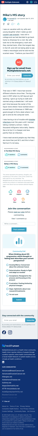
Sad (26, 192)
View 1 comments (18, 219)
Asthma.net (6, 383)
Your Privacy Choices (27, 409)
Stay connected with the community (18, 315)
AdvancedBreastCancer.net (13, 371)
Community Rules (20, 411)
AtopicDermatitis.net (10, 386)
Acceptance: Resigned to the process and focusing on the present (20, 278)
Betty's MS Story (11, 164)
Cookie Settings (7, 411)
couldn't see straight (11, 35)
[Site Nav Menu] (35, 2)
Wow (13, 200)
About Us (5, 406)
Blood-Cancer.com (9, 398)
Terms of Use (17, 326)
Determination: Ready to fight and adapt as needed (20, 271)
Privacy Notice (18, 81)
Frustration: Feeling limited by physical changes (20, 284)
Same (22, 200)
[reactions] (18, 24)
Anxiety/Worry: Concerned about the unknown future (19, 266)
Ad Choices (31, 411)
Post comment (19, 229)
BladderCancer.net (9, 395)
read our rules (19, 212)
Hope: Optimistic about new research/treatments (19, 290)
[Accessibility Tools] (27, 2)
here (4, 186)
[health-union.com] (10, 346)
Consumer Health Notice (10, 409)
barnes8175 (12, 18)
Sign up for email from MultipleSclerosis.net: (19, 69)
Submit (19, 300)
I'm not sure (13, 294)
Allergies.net (7, 377)
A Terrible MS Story (12, 151)
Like (9, 192)
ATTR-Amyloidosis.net (11, 389)
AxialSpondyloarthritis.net (12, 392)
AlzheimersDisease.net (11, 380)
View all (6, 401)
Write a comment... (11, 224)
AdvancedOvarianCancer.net (13, 374)
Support (18, 192)
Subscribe (27, 75)
